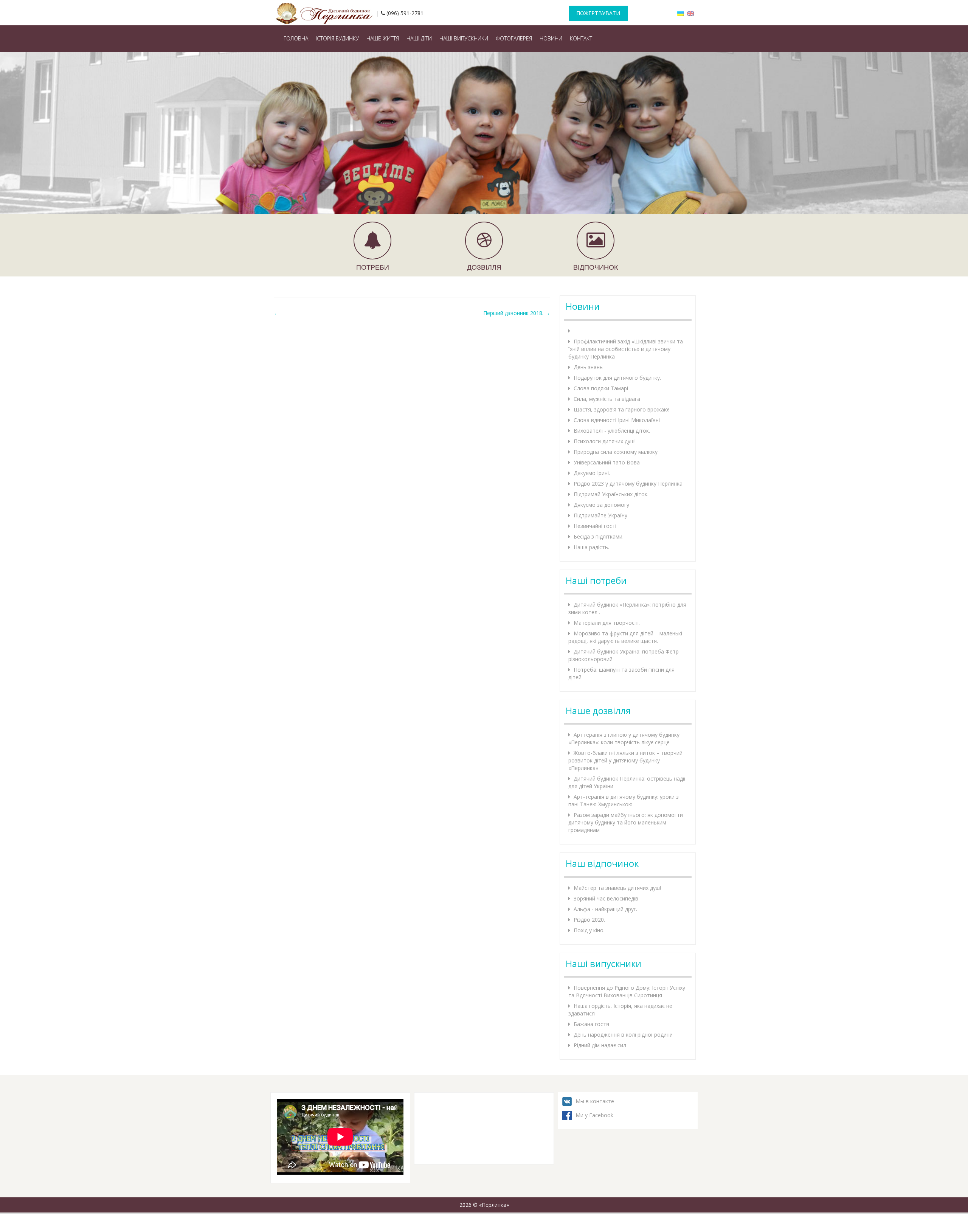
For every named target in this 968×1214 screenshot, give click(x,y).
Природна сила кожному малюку (616, 451)
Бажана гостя (591, 1024)
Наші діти (419, 38)
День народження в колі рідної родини (623, 1034)
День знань (588, 367)
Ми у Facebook (594, 1115)
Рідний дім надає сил (600, 1045)
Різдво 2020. (589, 919)
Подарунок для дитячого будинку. (617, 377)
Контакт (581, 38)
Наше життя (382, 38)
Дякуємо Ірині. (592, 473)
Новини (551, 38)
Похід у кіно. (589, 930)
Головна (296, 38)
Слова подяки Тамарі (601, 388)
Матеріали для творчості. (607, 622)
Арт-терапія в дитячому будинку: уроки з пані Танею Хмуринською (623, 800)
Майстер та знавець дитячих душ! (617, 887)
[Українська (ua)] (680, 13)
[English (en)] (690, 13)
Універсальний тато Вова (607, 462)
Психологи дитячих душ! (605, 441)
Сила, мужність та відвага (607, 398)
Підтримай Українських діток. (611, 494)
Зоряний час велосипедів (606, 898)
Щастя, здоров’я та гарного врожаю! (621, 409)
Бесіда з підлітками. (599, 536)
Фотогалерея (514, 38)
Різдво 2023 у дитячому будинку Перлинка (628, 483)
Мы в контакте (595, 1101)
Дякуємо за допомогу (601, 504)
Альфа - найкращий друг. (605, 909)
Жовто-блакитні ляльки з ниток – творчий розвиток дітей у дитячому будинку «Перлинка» (625, 760)
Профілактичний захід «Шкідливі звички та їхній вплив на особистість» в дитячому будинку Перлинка (625, 349)
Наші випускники (463, 38)
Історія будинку (337, 38)
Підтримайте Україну (600, 515)
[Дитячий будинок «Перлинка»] (325, 11)
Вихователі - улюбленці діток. (612, 430)
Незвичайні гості (595, 525)
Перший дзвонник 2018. (516, 313)
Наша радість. (591, 547)
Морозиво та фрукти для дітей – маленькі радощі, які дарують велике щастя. (625, 637)
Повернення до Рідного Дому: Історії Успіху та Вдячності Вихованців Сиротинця (626, 991)
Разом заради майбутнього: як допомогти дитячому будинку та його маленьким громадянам (625, 822)
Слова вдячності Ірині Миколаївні (617, 420)
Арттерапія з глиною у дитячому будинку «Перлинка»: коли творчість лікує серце (623, 738)
